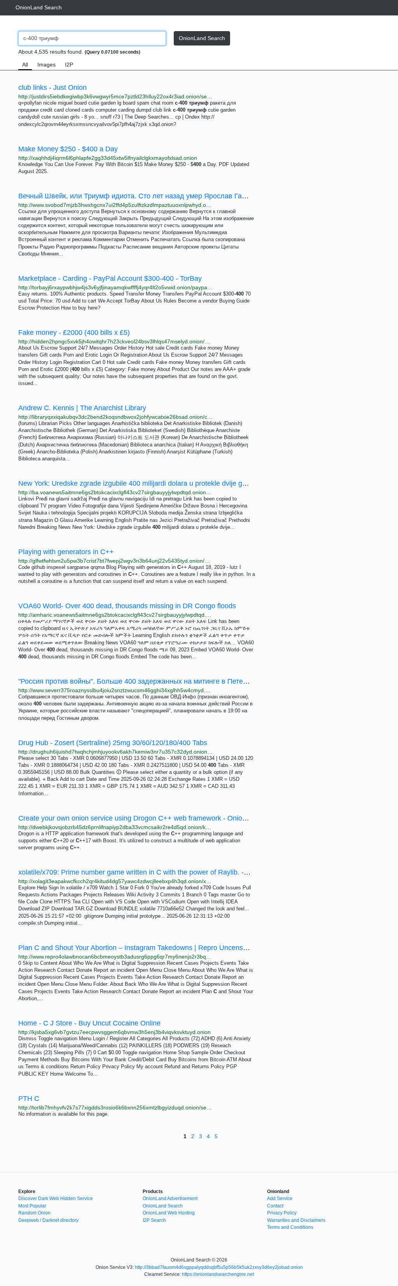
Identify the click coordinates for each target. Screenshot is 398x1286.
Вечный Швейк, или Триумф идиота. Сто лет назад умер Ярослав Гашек (136, 196)
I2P (69, 64)
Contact (275, 1206)
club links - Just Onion (52, 87)
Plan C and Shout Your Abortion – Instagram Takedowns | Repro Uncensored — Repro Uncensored (172, 948)
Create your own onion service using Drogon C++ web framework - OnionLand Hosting (152, 818)
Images (46, 64)
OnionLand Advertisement (170, 1198)
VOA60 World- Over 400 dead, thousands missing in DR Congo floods (127, 606)
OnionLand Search (39, 7)
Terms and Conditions (290, 1227)
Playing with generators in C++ (66, 552)
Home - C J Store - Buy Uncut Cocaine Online (89, 1023)
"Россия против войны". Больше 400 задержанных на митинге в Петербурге (141, 681)
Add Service (280, 1198)
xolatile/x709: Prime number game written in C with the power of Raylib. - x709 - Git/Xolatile (159, 872)
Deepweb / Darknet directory (48, 1220)
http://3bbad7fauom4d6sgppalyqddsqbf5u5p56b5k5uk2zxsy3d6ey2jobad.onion (219, 1267)
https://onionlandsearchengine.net (218, 1274)
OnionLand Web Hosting (169, 1213)
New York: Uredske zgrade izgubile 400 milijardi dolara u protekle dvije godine (138, 483)
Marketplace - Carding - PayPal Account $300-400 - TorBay (110, 278)
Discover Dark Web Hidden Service (55, 1198)
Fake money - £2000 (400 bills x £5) (74, 332)
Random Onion (34, 1213)
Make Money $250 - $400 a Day (68, 149)
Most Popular (32, 1206)
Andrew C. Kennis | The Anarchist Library (82, 408)
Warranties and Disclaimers (296, 1220)
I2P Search (154, 1220)
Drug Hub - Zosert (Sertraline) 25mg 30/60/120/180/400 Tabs (112, 743)
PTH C (28, 1098)
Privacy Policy (282, 1213)
